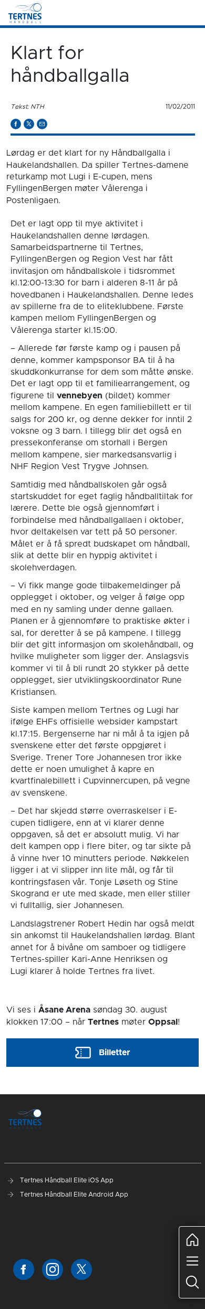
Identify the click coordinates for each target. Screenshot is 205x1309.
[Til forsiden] (25, 12)
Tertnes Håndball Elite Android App (73, 1194)
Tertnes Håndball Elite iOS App (66, 1180)
